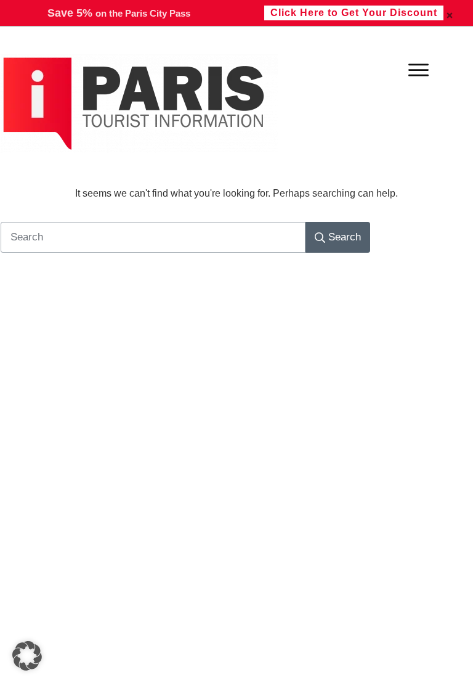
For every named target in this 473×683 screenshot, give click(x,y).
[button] (27, 656)
